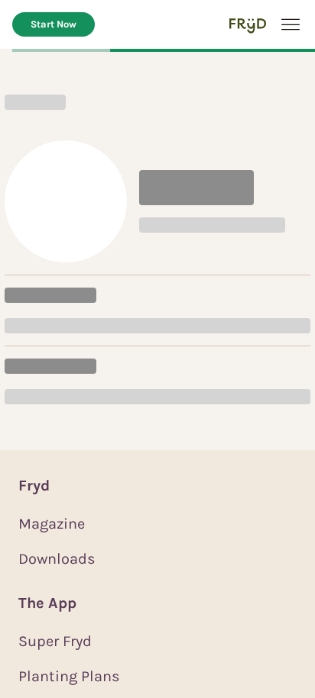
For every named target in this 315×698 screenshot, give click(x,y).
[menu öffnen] (290, 24)
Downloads (57, 559)
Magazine (51, 523)
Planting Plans (69, 676)
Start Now (53, 24)
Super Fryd (55, 641)
